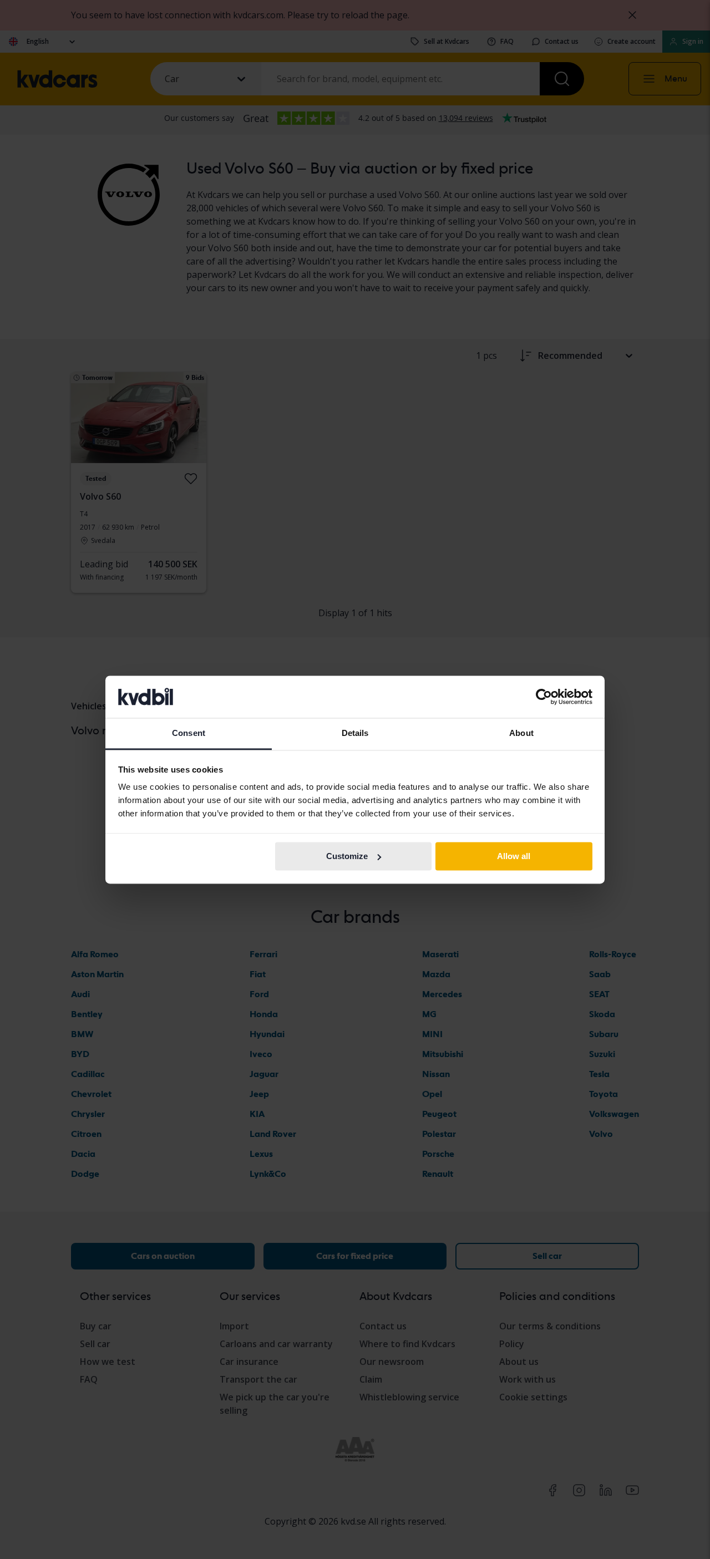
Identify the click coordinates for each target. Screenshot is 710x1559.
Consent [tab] (188, 733)
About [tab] (521, 733)
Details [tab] (355, 733)
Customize (347, 856)
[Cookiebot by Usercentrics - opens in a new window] (543, 696)
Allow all (513, 856)
